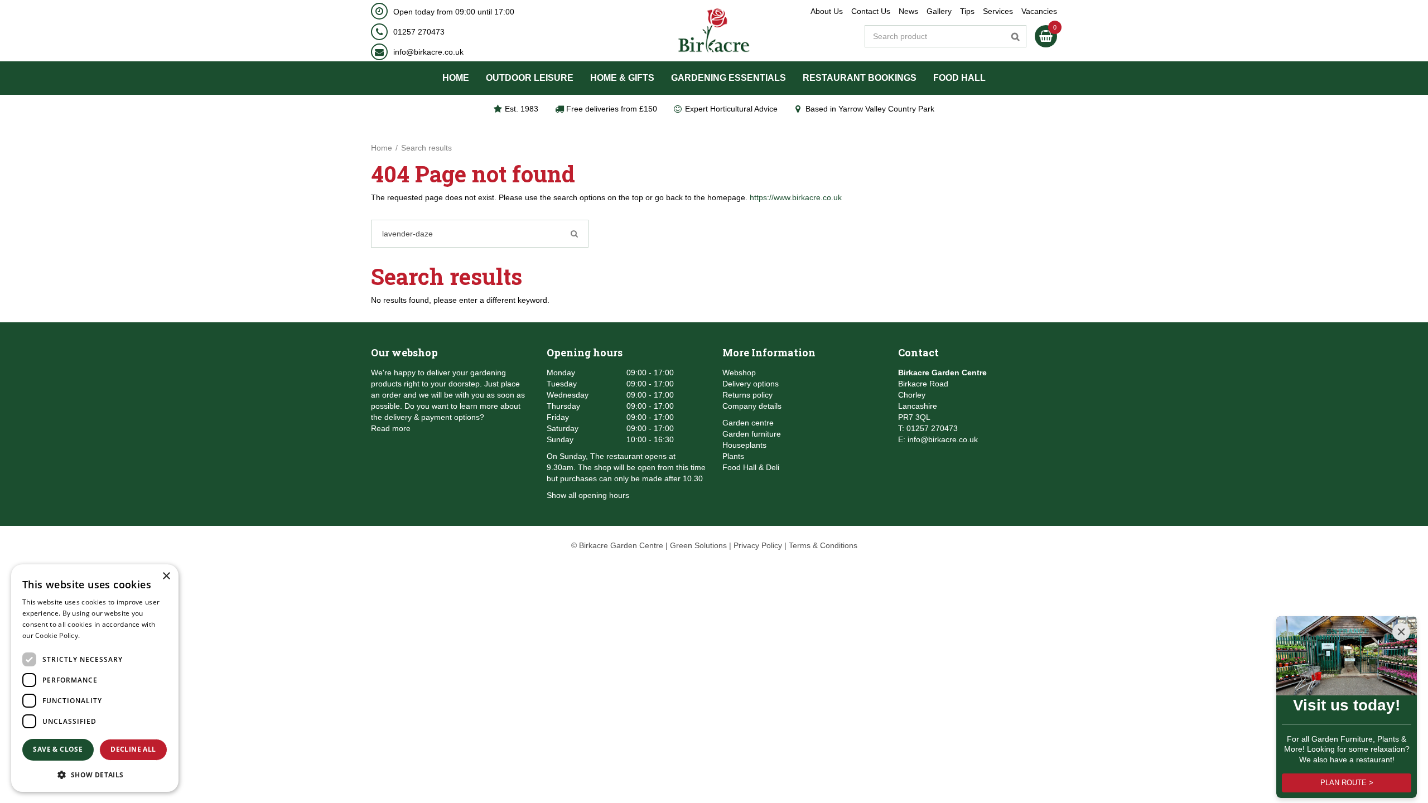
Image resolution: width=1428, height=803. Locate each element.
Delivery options (750, 383)
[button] (94, 774)
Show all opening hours (588, 495)
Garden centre (748, 422)
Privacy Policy (758, 545)
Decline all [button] (133, 749)
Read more (391, 428)
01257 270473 (419, 31)
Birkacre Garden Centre (942, 372)
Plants (733, 456)
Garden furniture (751, 433)
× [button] (166, 576)
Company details (751, 406)
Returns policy (747, 394)
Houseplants (744, 445)
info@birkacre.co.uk (428, 51)
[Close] (1401, 632)
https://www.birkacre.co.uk (796, 197)
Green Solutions (698, 545)
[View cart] (1046, 36)
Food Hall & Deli (750, 467)
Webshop (739, 372)
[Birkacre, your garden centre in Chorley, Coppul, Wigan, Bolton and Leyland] (714, 30)
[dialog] (94, 678)
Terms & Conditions (823, 545)
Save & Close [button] (58, 749)
